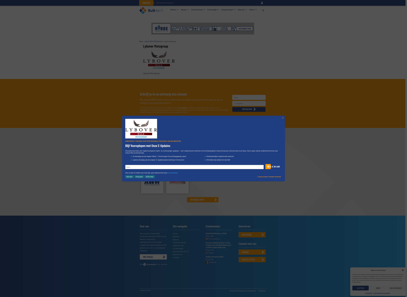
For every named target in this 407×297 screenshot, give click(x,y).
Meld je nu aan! (269, 166)
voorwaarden (172, 173)
